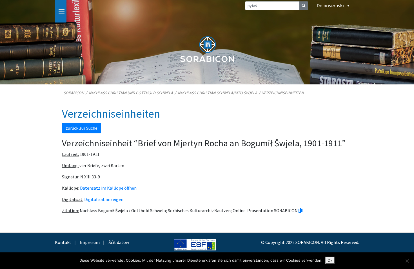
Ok (330, 260)
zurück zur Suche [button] (81, 128)
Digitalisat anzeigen (103, 199)
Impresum (90, 242)
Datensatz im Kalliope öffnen (108, 188)
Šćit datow (118, 242)
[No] (407, 261)
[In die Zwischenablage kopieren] (300, 210)
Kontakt (63, 242)
